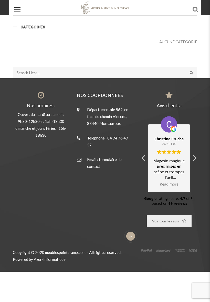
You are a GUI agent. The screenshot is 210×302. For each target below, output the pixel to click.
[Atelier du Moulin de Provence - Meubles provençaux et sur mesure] (105, 11)
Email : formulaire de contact (104, 163)
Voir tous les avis (165, 221)
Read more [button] (169, 184)
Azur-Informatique (50, 259)
